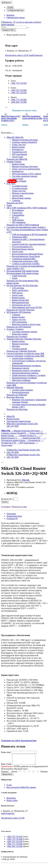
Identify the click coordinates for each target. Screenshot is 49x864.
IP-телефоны (18, 210)
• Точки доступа (35, 433)
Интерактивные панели (23, 249)
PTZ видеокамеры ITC (22, 246)
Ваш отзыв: (6, 764)
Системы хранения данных (24, 176)
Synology (11, 329)
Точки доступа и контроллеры (26, 169)
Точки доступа (19, 144)
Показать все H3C (15, 203)
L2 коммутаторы (19, 186)
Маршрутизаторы (20, 344)
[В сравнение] (2, 462)
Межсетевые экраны (21, 198)
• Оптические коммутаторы (23, 439)
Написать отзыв (19, 506)
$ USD (10, 7)
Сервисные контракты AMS (25, 261)
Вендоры (11, 397)
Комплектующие (20, 334)
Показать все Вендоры (17, 409)
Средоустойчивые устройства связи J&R (25, 353)
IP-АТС (15, 217)
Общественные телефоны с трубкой (28, 375)
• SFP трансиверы (26, 443)
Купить (5, 502)
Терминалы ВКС (20, 237)
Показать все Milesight (17, 395)
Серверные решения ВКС (24, 259)
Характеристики (14, 516)
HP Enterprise (13, 312)
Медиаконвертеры (20, 302)
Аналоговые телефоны (22, 358)
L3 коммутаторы (19, 188)
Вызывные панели (20, 368)
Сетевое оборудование (22, 390)
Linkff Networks (19, 276)
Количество (6, 499)
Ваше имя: (6, 752)
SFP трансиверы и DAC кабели (26, 174)
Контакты (11, 798)
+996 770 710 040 (19, 90)
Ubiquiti (10, 161)
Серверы (16, 200)
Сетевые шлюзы (19, 348)
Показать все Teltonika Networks (21, 351)
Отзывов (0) (12, 518)
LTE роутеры (18, 288)
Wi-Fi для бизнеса (20, 290)
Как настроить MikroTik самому (21, 787)
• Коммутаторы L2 (25, 435)
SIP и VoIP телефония (16, 208)
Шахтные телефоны (21, 380)
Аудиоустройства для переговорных (29, 244)
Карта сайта (12, 800)
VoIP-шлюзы (18, 220)
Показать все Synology (17, 336)
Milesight (11, 387)
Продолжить (7, 774)
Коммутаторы (18, 147)
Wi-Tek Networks (14, 285)
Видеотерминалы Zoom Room (26, 256)
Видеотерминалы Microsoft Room (27, 254)
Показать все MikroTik (17, 159)
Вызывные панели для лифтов (26, 370)
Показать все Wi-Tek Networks (20, 310)
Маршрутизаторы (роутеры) (25, 140)
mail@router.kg (35, 55)
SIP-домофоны (19, 222)
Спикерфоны (18, 215)
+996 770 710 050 (19, 83)
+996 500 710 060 (19, 102)
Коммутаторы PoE (20, 300)
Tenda (9, 205)
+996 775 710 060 (19, 100)
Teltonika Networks (15, 339)
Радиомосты (17, 149)
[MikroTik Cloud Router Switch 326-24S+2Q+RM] (27, 452)
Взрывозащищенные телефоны (26, 365)
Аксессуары (17, 157)
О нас (9, 785)
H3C (9, 183)
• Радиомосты (33, 440)
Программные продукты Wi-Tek (27, 307)
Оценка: (5, 771)
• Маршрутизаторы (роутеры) (25, 431)
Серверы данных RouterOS (24, 142)
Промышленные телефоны (24, 378)
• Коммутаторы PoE (29, 438)
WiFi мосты (17, 293)
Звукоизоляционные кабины (25, 373)
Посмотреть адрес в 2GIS (17, 55)
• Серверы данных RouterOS (22, 432)
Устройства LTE (19, 152)
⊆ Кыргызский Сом (15, 10)
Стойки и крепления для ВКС (26, 263)
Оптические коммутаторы (19, 421)
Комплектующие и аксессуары (26, 324)
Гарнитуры (17, 212)
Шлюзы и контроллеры (23, 193)
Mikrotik (25, 480)
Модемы (16, 346)
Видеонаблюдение (20, 392)
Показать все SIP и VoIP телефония (23, 225)
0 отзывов (5, 506)
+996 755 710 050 (19, 92)
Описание (11, 513)
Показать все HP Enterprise (19, 327)
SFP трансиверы (19, 154)
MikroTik (11, 137)
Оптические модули (21, 305)
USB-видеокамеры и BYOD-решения (29, 234)
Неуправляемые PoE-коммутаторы (23, 271)
